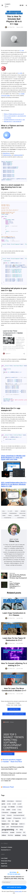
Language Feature (10, 13)
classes (20, 812)
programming (13, 513)
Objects (3, 826)
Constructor (9, 815)
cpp (3, 818)
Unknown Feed (8, 787)
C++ (8, 11)
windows (17, 835)
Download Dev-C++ (6, 849)
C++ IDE (20, 73)
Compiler (3, 815)
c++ (3, 804)
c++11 (8, 804)
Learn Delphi (4, 858)
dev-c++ (24, 818)
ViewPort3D (20, 517)
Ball (4, 511)
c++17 (19, 804)
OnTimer (23, 511)
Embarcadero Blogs (6, 860)
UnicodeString (18, 832)
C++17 (17, 599)
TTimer (23, 515)
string (21, 829)
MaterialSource (6, 153)
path (8, 826)
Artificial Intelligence (10, 801)
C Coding (19, 809)
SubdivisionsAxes (7, 155)
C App (3, 809)
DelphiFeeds (4, 866)
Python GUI (4, 863)
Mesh (16, 511)
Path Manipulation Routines (17, 826)
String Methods (5, 832)
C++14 (13, 599)
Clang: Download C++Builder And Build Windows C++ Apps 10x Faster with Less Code (13, 457)
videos (4, 835)
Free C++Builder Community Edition (14, 714)
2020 (3, 801)
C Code (14, 809)
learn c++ (5, 824)
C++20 (21, 599)
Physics (4, 513)
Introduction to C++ (9, 601)
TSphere (17, 515)
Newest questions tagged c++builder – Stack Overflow (11, 761)
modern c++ (21, 823)
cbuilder (8, 809)
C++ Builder (11, 806)
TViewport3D (7, 517)
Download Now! (7, 753)
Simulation (22, 513)
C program (8, 818)
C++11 (8, 599)
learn (17, 821)
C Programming (17, 818)
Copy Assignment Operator (19, 815)
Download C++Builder (6, 847)
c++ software (19, 806)
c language (13, 812)
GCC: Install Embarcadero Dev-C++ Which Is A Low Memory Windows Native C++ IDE (13, 484)
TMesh (10, 515)
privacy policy (18, 891)
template (12, 832)
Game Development (15, 11)
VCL (24, 832)
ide (12, 821)
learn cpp (14, 824)
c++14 (14, 804)
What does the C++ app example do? (12, 121)
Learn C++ (7, 5)
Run (17, 829)
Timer (3, 515)
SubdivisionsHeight (18, 155)
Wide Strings (10, 835)
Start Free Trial (14, 709)
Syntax (5, 628)
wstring (24, 835)
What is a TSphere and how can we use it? (14, 114)
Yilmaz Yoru (12, 27)
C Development (5, 812)
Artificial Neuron (18, 801)
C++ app (22, 50)
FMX (9, 821)
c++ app (10, 511)
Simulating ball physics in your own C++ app (14, 119)
